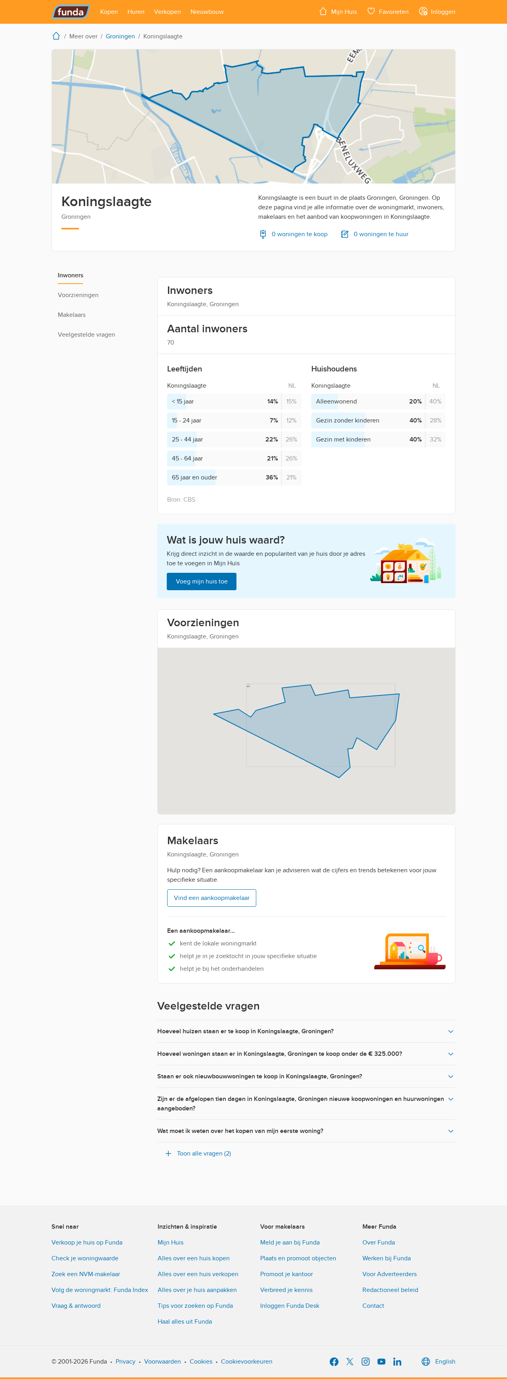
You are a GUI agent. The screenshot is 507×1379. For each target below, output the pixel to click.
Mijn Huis (170, 1242)
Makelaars (72, 315)
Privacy (125, 1362)
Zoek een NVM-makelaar (85, 1274)
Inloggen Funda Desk (289, 1306)
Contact (373, 1306)
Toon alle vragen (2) (204, 1153)
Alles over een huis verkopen (198, 1274)
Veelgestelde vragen (86, 335)
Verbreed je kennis (286, 1290)
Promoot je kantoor (286, 1274)
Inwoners (70, 275)
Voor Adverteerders (389, 1274)
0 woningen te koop (300, 234)
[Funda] (71, 12)
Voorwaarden (162, 1362)
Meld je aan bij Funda (290, 1242)
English (445, 1362)
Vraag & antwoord (76, 1306)
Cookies (201, 1362)
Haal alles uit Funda (185, 1322)
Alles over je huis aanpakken (197, 1290)
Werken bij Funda (386, 1258)
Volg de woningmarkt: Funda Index (99, 1290)
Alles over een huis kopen (194, 1258)
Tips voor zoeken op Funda (195, 1306)
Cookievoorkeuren (247, 1362)
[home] (57, 35)
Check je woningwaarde (84, 1258)
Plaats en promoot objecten (298, 1258)
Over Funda (378, 1242)
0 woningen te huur (381, 234)
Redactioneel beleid (390, 1290)
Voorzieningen (78, 295)
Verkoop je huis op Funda (86, 1242)
